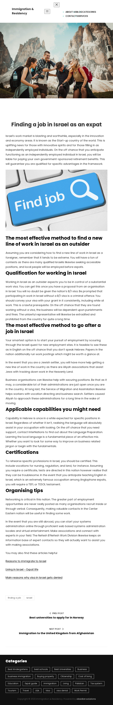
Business (82, 669)
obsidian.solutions (86, 698)
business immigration (19, 676)
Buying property (45, 676)
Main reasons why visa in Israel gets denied (34, 577)
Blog (79, 11)
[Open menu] (47, 11)
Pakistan (79, 683)
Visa (48, 690)
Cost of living (85, 676)
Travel (26, 690)
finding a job (14, 597)
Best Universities (62, 669)
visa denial (62, 690)
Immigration (50, 683)
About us (70, 11)
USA (37, 690)
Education (13, 683)
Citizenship (66, 676)
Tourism (12, 690)
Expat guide (31, 683)
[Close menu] (57, 4)
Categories (89, 11)
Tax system (96, 683)
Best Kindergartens (18, 669)
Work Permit (80, 690)
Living (66, 683)
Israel (29, 597)
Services (83, 16)
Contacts (71, 16)
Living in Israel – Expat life (22, 569)
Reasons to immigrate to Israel (26, 561)
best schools (41, 669)
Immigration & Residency (23, 11)
